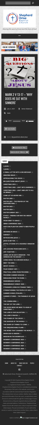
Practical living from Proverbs (16, 272)
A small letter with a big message (17, 172)
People (32, 363)
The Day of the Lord (11, 304)
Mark (8, 113)
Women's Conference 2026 (13, 349)
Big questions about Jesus (20, 137)
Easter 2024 (7, 209)
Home (6, 363)
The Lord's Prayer (10, 315)
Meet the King (8, 263)
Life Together (8, 252)
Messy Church (8, 266)
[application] (19, 121)
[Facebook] (19, 369)
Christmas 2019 (9, 184)
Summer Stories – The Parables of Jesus (19, 296)
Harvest (6, 235)
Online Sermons (8, 47)
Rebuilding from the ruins (13, 278)
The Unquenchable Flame (13, 327)
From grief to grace (11, 221)
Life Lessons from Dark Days (14, 249)
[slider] (31, 121)
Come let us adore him (12, 195)
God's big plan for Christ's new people (18, 227)
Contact (19, 365)
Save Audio (11, 129)
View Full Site (19, 359)
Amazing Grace (9, 175)
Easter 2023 (7, 206)
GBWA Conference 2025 (12, 224)
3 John (5, 169)
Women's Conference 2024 (13, 343)
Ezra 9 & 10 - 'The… (20, 148)
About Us (13, 363)
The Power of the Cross (13, 318)
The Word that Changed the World (17, 330)
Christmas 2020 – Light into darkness (18, 187)
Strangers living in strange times (17, 287)
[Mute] (27, 121)
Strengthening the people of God (17, 290)
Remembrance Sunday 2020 (13, 284)
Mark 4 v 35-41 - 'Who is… (18, 152)
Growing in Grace (10, 232)
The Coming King (9, 301)
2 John (5, 166)
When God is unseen (11, 333)
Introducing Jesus (10, 238)
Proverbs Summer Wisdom (13, 275)
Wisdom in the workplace (13, 336)
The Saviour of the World (13, 321)
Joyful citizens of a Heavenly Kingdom (18, 244)
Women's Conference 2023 (13, 339)
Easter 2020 (7, 198)
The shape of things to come (15, 324)
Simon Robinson (27, 109)
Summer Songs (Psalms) (12, 293)
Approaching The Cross (12, 178)
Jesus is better (9, 241)
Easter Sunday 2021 (11, 212)
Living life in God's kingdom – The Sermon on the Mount (16, 256)
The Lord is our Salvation (13, 312)
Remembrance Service (11, 281)
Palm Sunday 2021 (10, 269)
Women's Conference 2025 (13, 346)
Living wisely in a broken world (16, 260)
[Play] (7, 121)
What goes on (23, 363)
